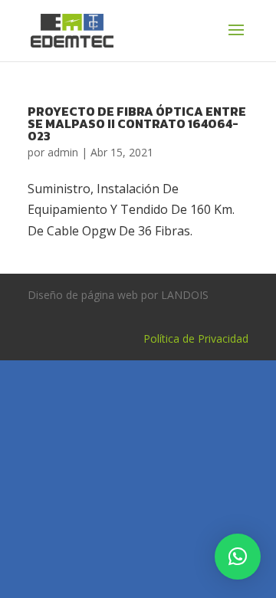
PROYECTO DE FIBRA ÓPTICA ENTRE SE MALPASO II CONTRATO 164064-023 (137, 123)
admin (63, 152)
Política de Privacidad (195, 338)
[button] (238, 557)
